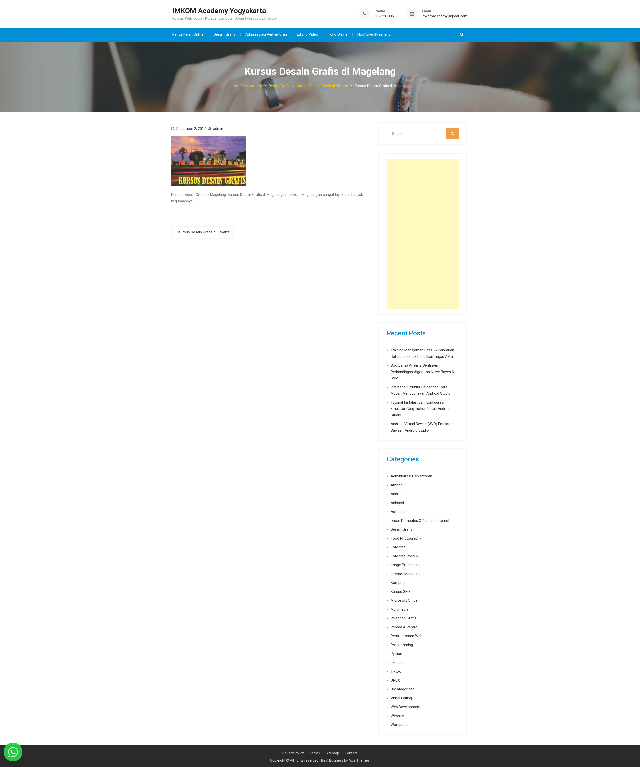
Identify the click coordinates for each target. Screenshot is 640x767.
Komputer (399, 582)
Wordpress (400, 724)
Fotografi (398, 547)
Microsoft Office (404, 600)
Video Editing (401, 698)
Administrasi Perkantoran (266, 34)
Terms (315, 753)
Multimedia (399, 609)
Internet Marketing (405, 574)
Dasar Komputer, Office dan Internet (420, 520)
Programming (402, 645)
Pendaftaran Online (188, 34)
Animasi (397, 503)
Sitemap (332, 753)
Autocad (398, 511)
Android (397, 494)
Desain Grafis (225, 34)
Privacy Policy (293, 753)
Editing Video (307, 34)
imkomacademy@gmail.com (445, 16)
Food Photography (406, 538)
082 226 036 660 (387, 16)
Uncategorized (402, 689)
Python (396, 653)
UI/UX (395, 680)
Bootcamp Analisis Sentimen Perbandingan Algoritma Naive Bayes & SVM (422, 371)
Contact (351, 753)
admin (218, 128)
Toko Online (338, 34)
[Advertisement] (423, 234)
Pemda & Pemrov (405, 627)
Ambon (397, 485)
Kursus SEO (400, 591)
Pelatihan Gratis (403, 618)
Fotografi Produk (404, 556)
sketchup (398, 662)
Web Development (405, 707)
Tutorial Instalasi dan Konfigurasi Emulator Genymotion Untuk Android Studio (420, 408)
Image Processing (405, 565)
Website (397, 716)
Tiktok (396, 671)
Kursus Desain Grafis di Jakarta (204, 232)
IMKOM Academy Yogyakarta (219, 11)
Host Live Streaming (374, 34)
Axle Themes (359, 760)
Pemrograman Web (406, 636)
